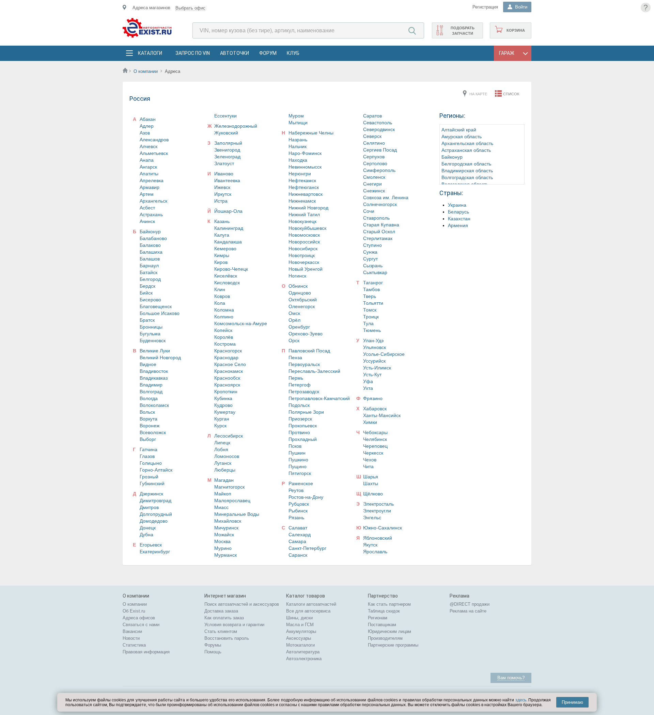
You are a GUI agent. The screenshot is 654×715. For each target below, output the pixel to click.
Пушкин (297, 453)
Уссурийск (374, 361)
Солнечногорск (380, 204)
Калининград (228, 228)
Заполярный (228, 143)
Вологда (149, 398)
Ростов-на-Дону (306, 497)
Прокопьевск (303, 425)
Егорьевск (151, 544)
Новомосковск (304, 235)
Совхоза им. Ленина (385, 197)
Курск (220, 425)
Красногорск (228, 350)
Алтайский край (458, 129)
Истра (221, 201)
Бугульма (150, 333)
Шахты (370, 483)
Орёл (294, 320)
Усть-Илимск (377, 367)
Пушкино (298, 459)
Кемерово (225, 248)
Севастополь (377, 122)
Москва (222, 541)
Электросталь (378, 504)
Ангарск (148, 167)
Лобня (221, 449)
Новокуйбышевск (307, 228)
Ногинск (297, 276)
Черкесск (373, 453)
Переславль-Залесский (314, 371)
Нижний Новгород (308, 207)
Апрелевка (152, 180)
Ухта (368, 388)
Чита (368, 466)
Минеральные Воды (236, 514)
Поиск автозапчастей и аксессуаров (241, 604)
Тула (368, 323)
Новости (131, 638)
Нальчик (298, 146)
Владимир (151, 384)
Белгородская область (466, 163)
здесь (520, 700)
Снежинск (374, 190)
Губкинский (152, 483)
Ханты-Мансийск (382, 415)
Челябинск (375, 439)
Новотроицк (302, 255)
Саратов (372, 115)
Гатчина (148, 449)
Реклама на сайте (468, 611)
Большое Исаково (160, 313)
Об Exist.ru (134, 611)
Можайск (224, 534)
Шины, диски (299, 617)
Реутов (296, 490)
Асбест (147, 207)
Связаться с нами (141, 624)
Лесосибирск (228, 436)
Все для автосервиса (308, 611)
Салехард (300, 534)
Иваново (223, 173)
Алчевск (148, 146)
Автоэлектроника (304, 658)
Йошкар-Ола (228, 211)
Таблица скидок (384, 611)
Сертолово (375, 163)
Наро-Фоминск (305, 153)
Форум (268, 53)
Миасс (221, 507)
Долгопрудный (156, 514)
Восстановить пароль (226, 638)
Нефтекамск (302, 180)
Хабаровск (375, 408)
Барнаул (149, 265)
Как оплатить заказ (224, 617)
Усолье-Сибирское (384, 354)
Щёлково (373, 493)
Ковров (222, 296)
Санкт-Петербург (307, 548)
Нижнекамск (302, 201)
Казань (222, 221)
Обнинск (298, 286)
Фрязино (373, 398)
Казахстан (459, 218)
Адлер (147, 126)
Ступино (372, 245)
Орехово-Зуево (306, 333)
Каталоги (150, 53)
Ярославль (375, 551)
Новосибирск (303, 248)
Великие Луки (155, 350)
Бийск (146, 293)
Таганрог (373, 282)
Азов (145, 133)
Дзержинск (151, 493)
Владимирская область (467, 170)
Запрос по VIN (192, 53)
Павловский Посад (309, 350)
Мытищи (298, 122)
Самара (297, 541)
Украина (457, 205)
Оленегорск (302, 306)
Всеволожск (153, 432)
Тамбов (371, 289)
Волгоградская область (467, 177)
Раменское (301, 483)
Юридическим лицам (389, 631)
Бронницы (151, 327)
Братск (147, 320)
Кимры (221, 255)
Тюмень (372, 330)
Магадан (224, 480)
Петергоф (300, 384)
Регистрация (485, 7)
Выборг (148, 439)
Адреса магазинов (151, 7)
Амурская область (461, 136)
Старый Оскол (379, 231)
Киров (221, 262)
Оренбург (299, 327)
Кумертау (224, 412)
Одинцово (300, 293)
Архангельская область (467, 143)
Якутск (370, 544)
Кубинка (223, 398)
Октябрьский (303, 299)
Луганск (222, 463)
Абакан (148, 119)
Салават (298, 527)
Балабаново (153, 238)
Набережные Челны (311, 133)
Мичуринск (226, 527)
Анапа (147, 160)
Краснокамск (228, 371)
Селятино (374, 143)
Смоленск (374, 177)
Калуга (221, 235)
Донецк (148, 527)
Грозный (149, 476)
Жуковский (226, 133)
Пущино (298, 466)
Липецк (222, 442)
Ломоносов (226, 456)
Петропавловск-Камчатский (319, 398)
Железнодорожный (235, 126)
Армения (458, 225)
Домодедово (154, 521)
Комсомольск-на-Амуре (240, 323)
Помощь (212, 651)
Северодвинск (379, 129)
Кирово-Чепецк (231, 269)
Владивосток (154, 371)
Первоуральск (304, 364)
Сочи (368, 211)
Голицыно (151, 463)
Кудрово (223, 405)
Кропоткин (225, 391)
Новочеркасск (304, 262)
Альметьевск (154, 153)
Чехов (369, 459)
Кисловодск (227, 282)
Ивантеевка (227, 180)
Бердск (147, 286)
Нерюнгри (300, 173)
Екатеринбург (155, 551)
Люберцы (224, 470)
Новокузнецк (302, 221)
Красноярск (227, 384)
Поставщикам (382, 624)
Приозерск (300, 419)
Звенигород (227, 150)
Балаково (150, 245)
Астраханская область (466, 150)
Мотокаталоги (300, 645)
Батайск (148, 272)
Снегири (372, 184)
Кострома (225, 344)
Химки (370, 422)
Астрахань (151, 214)
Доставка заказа (221, 611)
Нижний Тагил (304, 214)
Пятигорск (300, 473)
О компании (146, 71)
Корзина (516, 30)
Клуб (293, 53)
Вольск (147, 412)
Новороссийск (304, 241)
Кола (219, 303)
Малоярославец (232, 500)
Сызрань (373, 265)
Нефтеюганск (304, 187)
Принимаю (572, 702)
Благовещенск (156, 306)
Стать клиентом (220, 631)
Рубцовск (299, 504)
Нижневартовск (306, 194)
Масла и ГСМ (300, 624)
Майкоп (222, 493)
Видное (148, 364)
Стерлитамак (377, 238)
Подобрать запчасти (462, 30)
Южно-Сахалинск (382, 527)
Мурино (223, 548)
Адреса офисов (139, 617)
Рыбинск (298, 510)
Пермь (296, 378)
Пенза (295, 357)
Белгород (150, 279)
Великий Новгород (160, 357)
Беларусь (458, 211)
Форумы (212, 645)
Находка (298, 160)
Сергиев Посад (380, 150)
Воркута (148, 419)
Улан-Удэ (373, 340)
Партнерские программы (393, 645)
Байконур (150, 231)
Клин (219, 289)
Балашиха (151, 252)
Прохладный (303, 439)
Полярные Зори (306, 412)
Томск (369, 310)
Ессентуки (225, 115)
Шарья (370, 476)
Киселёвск (225, 276)
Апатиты (149, 173)
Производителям (385, 638)
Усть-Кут (372, 374)
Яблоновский (377, 538)
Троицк (371, 316)
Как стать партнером (389, 604)
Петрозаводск (304, 391)
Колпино (223, 316)
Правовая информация (146, 651)
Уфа (368, 381)
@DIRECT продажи (469, 604)
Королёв (223, 337)
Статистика (134, 645)
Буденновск (153, 340)
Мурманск (225, 555)
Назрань (298, 139)
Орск (294, 340)
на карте (478, 94)
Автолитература (303, 651)
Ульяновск (374, 347)
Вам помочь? (511, 677)
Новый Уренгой (306, 269)
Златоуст (224, 163)
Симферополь (379, 170)
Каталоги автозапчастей (311, 604)
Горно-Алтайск (156, 470)
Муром (296, 115)
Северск (372, 136)
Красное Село (230, 364)
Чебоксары (375, 432)
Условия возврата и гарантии (234, 624)
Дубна (146, 534)
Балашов (150, 258)
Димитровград (155, 500)
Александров (154, 139)
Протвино (299, 432)
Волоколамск (154, 405)
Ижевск (222, 187)
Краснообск (227, 378)
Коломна (224, 310)
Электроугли (377, 510)
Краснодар (226, 357)
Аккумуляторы (301, 631)
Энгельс (372, 517)
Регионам (377, 617)
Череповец (375, 446)
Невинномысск (305, 167)
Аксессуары (298, 638)
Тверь (369, 296)
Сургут (370, 258)
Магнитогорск (229, 487)
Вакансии (132, 631)
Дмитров (149, 507)
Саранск (298, 555)
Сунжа (370, 252)
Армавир (149, 187)
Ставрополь (376, 218)
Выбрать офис (190, 8)
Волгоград (151, 391)
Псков (295, 446)
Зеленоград (227, 156)
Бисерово (150, 299)
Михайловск (227, 521)
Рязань (296, 517)
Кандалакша (228, 241)
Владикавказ (154, 378)
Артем (147, 194)
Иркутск (222, 194)
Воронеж (149, 425)
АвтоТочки (234, 53)
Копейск (223, 330)
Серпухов (374, 156)
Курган (221, 419)
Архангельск (153, 201)
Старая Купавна (381, 224)
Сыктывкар (375, 272)
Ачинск (147, 221)
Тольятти (373, 303)
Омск (294, 313)
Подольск (299, 405)
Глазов (147, 456)
